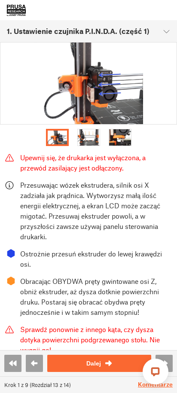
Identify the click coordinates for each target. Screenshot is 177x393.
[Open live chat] (155, 371)
